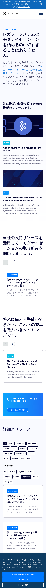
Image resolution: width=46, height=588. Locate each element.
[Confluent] (11, 13)
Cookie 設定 (23, 585)
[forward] (12, 262)
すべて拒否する (23, 580)
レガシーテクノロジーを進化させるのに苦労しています (23, 69)
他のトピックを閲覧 (17, 410)
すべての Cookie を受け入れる (23, 574)
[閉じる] (41, 555)
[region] (23, 570)
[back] (5, 262)
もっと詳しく (24, 6)
